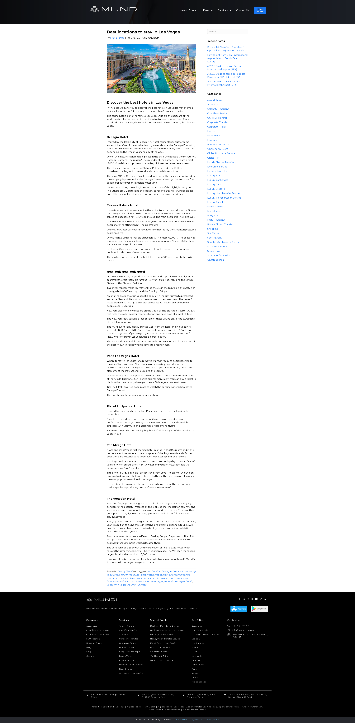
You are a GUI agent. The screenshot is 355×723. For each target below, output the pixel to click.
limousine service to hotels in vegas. (160, 578)
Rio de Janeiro (199, 682)
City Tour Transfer (217, 118)
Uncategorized (215, 260)
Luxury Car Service (217, 180)
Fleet (206, 10)
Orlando (196, 660)
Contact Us (242, 10)
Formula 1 (212, 140)
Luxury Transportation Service (224, 197)
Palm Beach (198, 664)
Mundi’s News (215, 206)
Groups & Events (127, 643)
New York (196, 656)
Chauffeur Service (217, 113)
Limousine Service (217, 166)
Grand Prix (213, 158)
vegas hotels (185, 581)
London (196, 639)
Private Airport (126, 660)
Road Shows (125, 669)
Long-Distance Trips (129, 651)
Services (223, 10)
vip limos (141, 584)
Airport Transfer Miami (228, 707)
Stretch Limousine (217, 246)
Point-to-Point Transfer (131, 664)
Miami (195, 647)
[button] (260, 10)
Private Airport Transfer (220, 224)
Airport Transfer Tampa (194, 709)
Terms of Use (181, 719)
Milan (194, 651)
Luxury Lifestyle (216, 189)
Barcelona (197, 626)
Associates (91, 626)
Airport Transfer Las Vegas (171, 707)
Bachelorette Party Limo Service (167, 630)
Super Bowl (213, 251)
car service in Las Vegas (133, 574)
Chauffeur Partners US (97, 634)
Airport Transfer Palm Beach (141, 707)
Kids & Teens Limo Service (163, 643)
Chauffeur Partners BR (97, 630)
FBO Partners (93, 639)
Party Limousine (216, 220)
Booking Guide (94, 643)
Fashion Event (215, 135)
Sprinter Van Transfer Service (223, 242)
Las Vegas (197, 634)
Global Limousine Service (221, 153)
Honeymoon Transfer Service (165, 639)
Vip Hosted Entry (159, 656)
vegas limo (113, 584)
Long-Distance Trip (217, 171)
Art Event (212, 104)
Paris (194, 669)
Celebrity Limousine (218, 109)
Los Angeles (198, 643)
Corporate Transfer (217, 122)
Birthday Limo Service (161, 634)
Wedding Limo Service (161, 660)
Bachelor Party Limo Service (165, 626)
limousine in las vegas (128, 578)
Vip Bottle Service (159, 651)
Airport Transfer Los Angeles (200, 707)
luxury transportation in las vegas (145, 581)
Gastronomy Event (217, 149)
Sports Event (214, 237)
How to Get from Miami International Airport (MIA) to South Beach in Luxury (227, 58)
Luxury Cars (214, 184)
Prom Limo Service (160, 647)
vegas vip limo (127, 584)
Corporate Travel (216, 126)
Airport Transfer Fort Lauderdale (108, 707)
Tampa (195, 677)
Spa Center (213, 233)
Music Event (214, 211)
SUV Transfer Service (218, 255)
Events (211, 131)
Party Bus (212, 215)
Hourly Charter (126, 647)
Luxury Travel (125, 571)
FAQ (88, 651)
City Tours (124, 634)
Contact (90, 656)
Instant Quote (188, 10)
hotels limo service (157, 574)
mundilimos (171, 581)
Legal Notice (196, 719)
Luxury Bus (213, 175)
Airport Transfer (216, 100)
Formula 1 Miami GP (218, 144)
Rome (195, 673)
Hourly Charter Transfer (220, 162)
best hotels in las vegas (159, 571)
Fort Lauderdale (200, 630)
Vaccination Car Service (131, 673)
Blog (88, 647)
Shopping (212, 229)
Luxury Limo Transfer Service (223, 193)
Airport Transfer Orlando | (169, 709)
